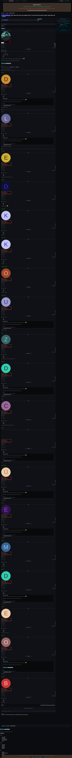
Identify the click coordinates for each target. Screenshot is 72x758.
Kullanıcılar (25, 0)
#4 (3, 175)
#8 (3, 290)
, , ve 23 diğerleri (9, 70)
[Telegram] (2, 733)
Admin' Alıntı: (5, 98)
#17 (3, 593)
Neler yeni (18, 0)
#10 (3, 357)
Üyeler (3, 740)
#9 (3, 319)
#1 (3, 56)
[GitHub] (3, 733)
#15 (3, 527)
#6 (3, 233)
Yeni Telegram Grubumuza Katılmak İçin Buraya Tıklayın (37, 10)
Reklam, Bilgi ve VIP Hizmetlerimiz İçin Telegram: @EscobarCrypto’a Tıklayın (37, 6)
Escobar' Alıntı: (5, 387)
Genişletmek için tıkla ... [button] (7, 105)
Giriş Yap (3, 744)
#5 (3, 204)
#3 (3, 136)
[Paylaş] (3, 55)
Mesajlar (3, 747)
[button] (20, 1)
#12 (3, 423)
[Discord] (1, 733)
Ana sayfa (5, 0)
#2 (3, 96)
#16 (3, 564)
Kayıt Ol (3, 745)
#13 (3, 452)
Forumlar (11, 0)
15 (5, 53)
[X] (0, 733)
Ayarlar (3, 748)
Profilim (3, 746)
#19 (3, 659)
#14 (3, 489)
